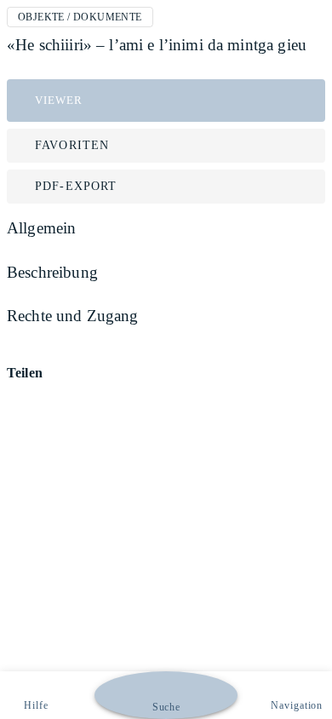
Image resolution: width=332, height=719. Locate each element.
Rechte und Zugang (73, 316)
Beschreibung (52, 272)
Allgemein (41, 228)
